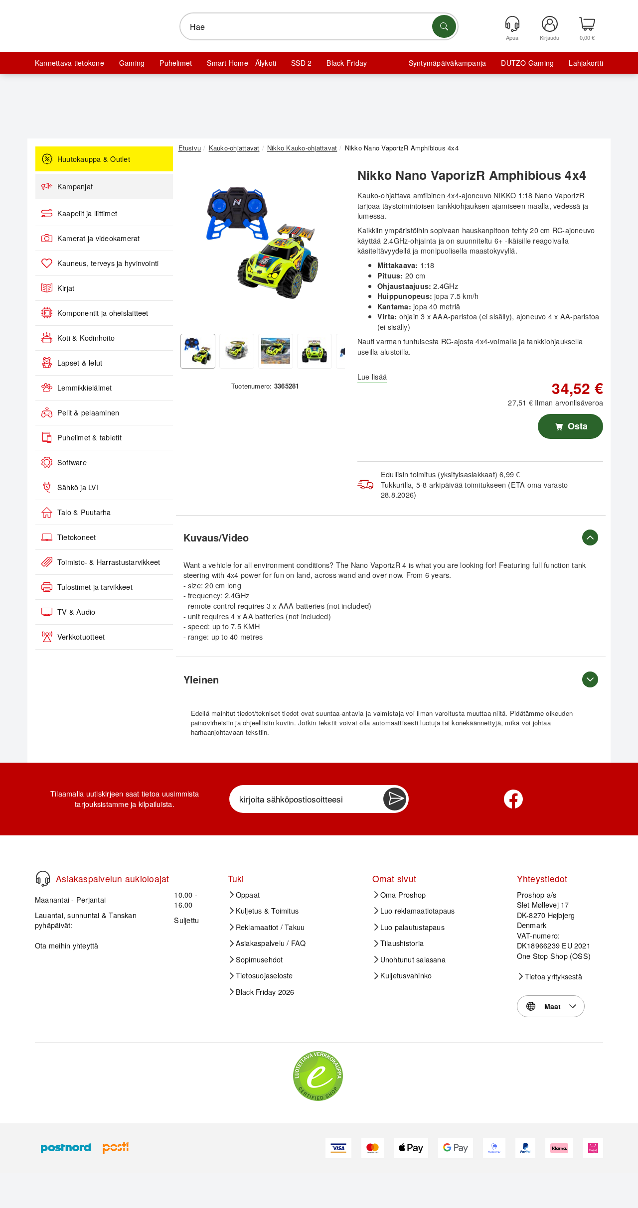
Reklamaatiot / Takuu (270, 927)
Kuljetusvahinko (406, 975)
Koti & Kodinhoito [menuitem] (86, 338)
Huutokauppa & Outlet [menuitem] (93, 159)
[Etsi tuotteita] (444, 26)
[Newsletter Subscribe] (394, 799)
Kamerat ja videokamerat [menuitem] (98, 238)
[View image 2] (236, 351)
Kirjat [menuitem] (65, 288)
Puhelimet (176, 63)
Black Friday (346, 63)
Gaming (132, 63)
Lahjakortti (586, 63)
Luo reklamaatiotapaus (417, 911)
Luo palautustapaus (412, 927)
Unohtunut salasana (413, 959)
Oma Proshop (403, 895)
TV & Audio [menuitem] (76, 612)
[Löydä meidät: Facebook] (513, 799)
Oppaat (248, 895)
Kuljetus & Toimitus (267, 911)
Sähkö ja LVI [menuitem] (78, 487)
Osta (576, 425)
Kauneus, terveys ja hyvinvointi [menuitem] (108, 263)
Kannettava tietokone (69, 63)
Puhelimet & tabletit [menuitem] (89, 437)
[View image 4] (314, 351)
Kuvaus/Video (216, 537)
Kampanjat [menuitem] (75, 186)
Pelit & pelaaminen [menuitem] (88, 412)
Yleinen (201, 679)
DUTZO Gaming (527, 63)
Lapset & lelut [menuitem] (79, 363)
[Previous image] (193, 246)
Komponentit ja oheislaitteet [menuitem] (103, 313)
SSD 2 (301, 63)
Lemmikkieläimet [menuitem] (84, 388)
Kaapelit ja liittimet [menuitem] (87, 213)
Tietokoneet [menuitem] (76, 537)
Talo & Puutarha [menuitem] (84, 512)
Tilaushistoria (402, 943)
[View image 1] (197, 351)
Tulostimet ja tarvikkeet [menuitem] (95, 587)
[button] (261, 243)
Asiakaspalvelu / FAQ (271, 943)
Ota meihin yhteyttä (67, 945)
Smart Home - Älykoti (241, 63)
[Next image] (330, 246)
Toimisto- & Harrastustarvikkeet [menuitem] (108, 562)
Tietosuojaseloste (264, 975)
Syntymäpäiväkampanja (447, 63)
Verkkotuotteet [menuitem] (81, 637)
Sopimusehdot (259, 959)
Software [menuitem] (72, 462)
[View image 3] (275, 351)
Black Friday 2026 (265, 992)
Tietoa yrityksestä (553, 976)
